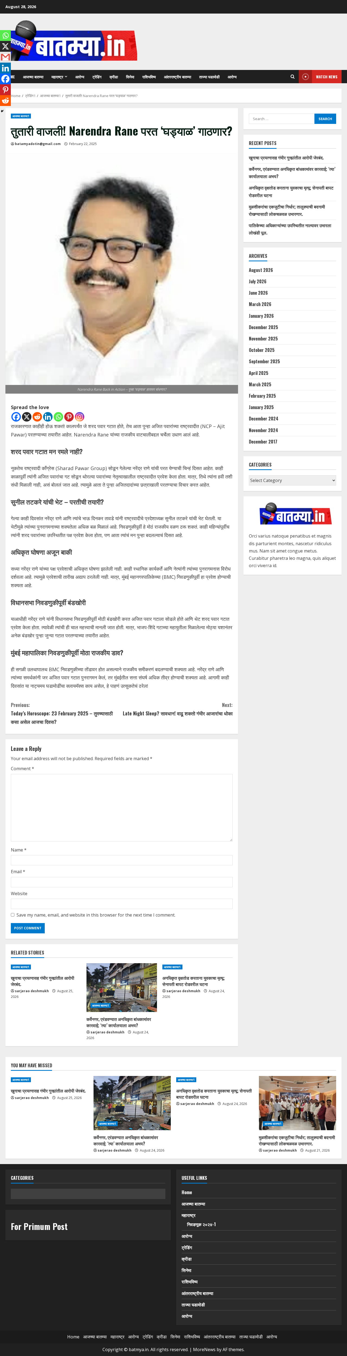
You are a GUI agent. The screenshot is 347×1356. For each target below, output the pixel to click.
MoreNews (204, 1349)
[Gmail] (5, 57)
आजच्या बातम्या (33, 76)
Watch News (327, 76)
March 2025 (260, 384)
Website (19, 893)
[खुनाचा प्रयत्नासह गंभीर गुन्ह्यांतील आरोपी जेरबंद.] (46, 967)
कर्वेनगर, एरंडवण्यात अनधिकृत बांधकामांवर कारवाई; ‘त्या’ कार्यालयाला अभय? (118, 1022)
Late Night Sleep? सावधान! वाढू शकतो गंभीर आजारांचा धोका (178, 709)
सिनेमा (130, 76)
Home (187, 1192)
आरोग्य (79, 76)
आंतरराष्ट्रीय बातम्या (177, 76)
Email (18, 872)
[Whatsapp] (58, 417)
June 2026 (258, 293)
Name (19, 850)
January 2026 (261, 316)
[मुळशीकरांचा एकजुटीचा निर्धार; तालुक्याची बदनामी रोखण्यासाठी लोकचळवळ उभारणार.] (297, 1103)
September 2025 (264, 361)
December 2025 (263, 327)
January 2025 (261, 407)
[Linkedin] (48, 417)
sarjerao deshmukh (32, 991)
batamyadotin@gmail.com (38, 144)
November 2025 (263, 338)
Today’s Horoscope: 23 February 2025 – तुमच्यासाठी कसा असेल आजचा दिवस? (62, 713)
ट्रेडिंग (96, 76)
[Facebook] (16, 417)
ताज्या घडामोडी (209, 76)
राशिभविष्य (149, 76)
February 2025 (262, 396)
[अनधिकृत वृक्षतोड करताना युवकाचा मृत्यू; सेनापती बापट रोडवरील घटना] (197, 967)
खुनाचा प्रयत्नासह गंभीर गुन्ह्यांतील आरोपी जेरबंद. (42, 981)
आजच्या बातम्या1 (20, 116)
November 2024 (263, 430)
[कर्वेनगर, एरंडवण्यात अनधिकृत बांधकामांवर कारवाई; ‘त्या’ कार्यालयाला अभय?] (121, 987)
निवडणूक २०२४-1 (201, 1224)
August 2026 (261, 270)
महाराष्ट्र (57, 76)
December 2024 (263, 418)
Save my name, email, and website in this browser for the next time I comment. (96, 915)
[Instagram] (79, 417)
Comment (22, 769)
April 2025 (258, 373)
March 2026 (260, 304)
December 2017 (263, 441)
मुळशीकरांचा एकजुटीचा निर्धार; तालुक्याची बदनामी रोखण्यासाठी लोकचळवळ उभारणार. (297, 1140)
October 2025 (262, 350)
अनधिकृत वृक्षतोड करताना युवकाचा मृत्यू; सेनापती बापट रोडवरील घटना (193, 981)
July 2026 (257, 281)
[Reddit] (37, 417)
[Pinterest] (69, 417)
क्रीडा (114, 76)
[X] (26, 417)
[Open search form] (293, 77)
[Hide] (2, 111)
